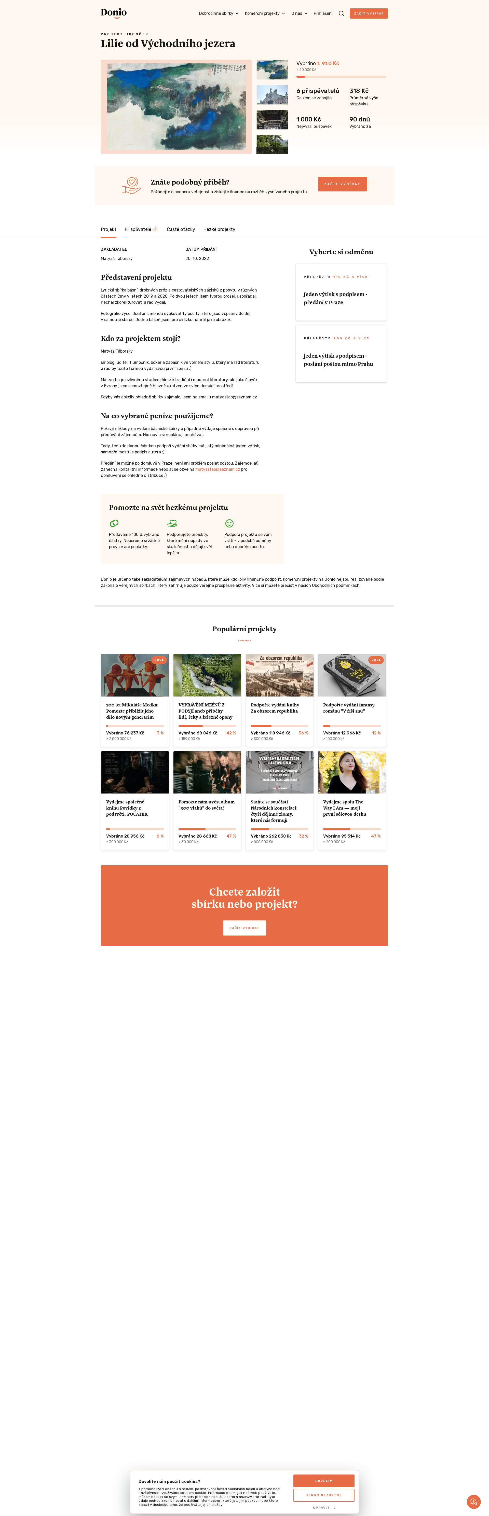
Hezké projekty (219, 229)
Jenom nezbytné (324, 1495)
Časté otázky (181, 229)
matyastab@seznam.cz (217, 469)
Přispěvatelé (141, 229)
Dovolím (324, 1481)
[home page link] (114, 13)
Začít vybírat (369, 13)
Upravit (321, 1507)
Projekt (108, 229)
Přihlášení (323, 13)
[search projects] (341, 13)
